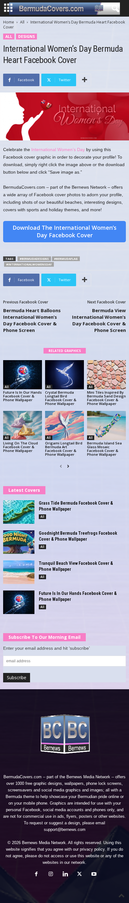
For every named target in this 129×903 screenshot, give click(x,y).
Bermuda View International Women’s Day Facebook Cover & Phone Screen (99, 320)
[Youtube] (93, 874)
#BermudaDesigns (34, 259)
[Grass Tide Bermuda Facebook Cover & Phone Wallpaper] (18, 512)
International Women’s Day (58, 149)
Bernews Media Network (88, 776)
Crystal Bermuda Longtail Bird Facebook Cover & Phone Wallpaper (60, 398)
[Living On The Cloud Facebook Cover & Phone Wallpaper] (22, 425)
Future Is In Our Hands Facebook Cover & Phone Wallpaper (22, 396)
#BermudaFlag (66, 259)
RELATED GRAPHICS (65, 351)
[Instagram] (51, 874)
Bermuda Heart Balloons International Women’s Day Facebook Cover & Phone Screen (32, 320)
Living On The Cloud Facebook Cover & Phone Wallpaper (20, 447)
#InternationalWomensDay (29, 264)
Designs (26, 36)
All (22, 22)
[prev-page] (61, 466)
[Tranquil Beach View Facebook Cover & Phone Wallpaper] (18, 572)
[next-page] (68, 466)
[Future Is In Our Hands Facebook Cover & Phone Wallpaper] (22, 374)
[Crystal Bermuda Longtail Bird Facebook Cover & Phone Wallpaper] (64, 374)
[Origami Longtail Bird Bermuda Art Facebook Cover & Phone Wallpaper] (64, 425)
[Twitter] (79, 874)
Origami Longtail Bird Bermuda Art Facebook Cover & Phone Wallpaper (63, 449)
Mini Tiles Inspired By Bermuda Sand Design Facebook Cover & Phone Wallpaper (106, 398)
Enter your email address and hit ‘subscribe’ (46, 648)
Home (8, 22)
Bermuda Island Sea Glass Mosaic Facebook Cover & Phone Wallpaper (104, 449)
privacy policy (92, 849)
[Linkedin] (65, 874)
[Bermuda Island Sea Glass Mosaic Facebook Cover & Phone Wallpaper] (106, 425)
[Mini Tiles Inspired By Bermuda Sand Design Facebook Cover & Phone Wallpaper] (106, 374)
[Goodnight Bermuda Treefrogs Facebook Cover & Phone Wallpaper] (18, 542)
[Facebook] (36, 874)
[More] (84, 80)
